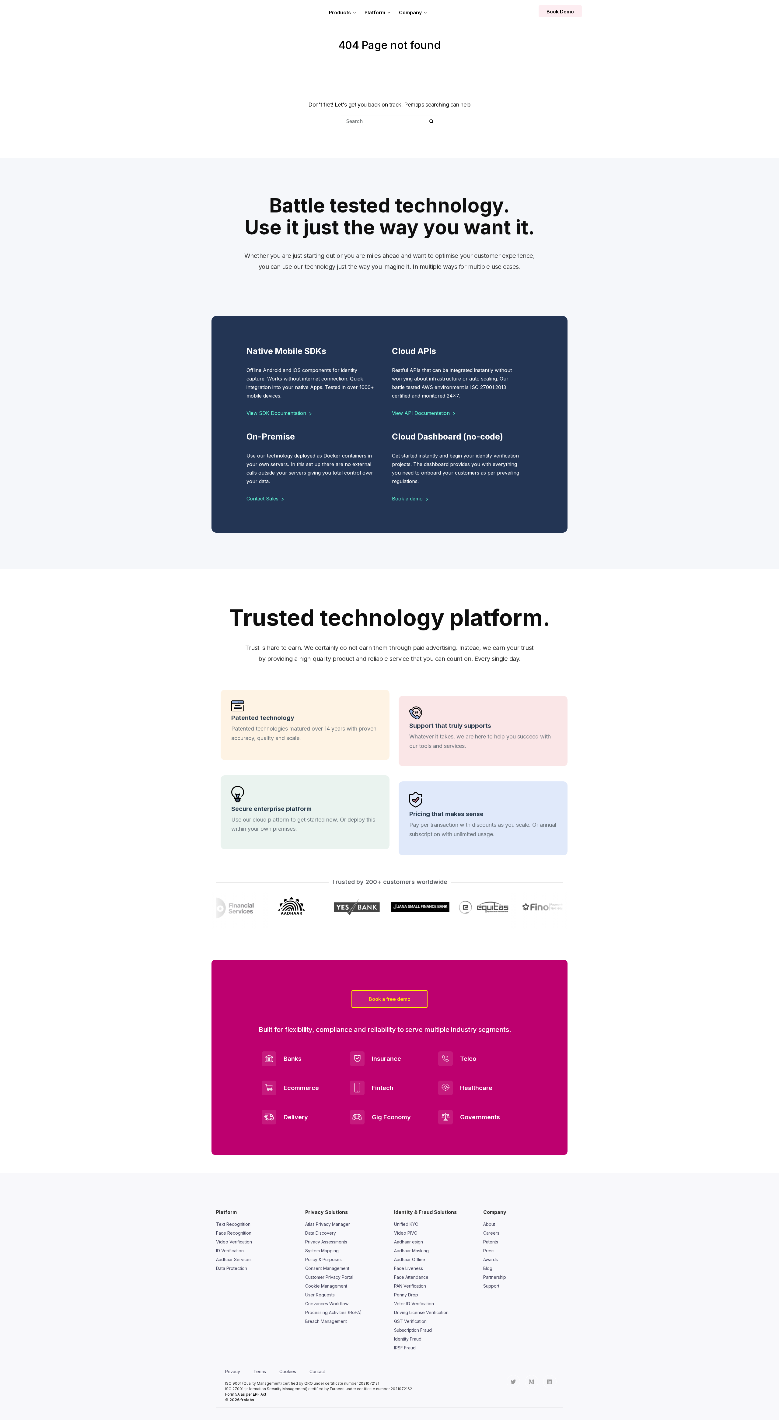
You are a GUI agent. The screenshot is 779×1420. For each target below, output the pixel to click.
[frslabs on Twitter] (513, 1381)
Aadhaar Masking (411, 1250)
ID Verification (230, 1250)
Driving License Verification (421, 1312)
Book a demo (408, 499)
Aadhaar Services (234, 1259)
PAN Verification (410, 1286)
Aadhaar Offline (409, 1259)
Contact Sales (263, 499)
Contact (317, 1371)
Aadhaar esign (408, 1241)
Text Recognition (233, 1224)
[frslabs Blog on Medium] (531, 1381)
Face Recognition (233, 1233)
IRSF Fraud (405, 1347)
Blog (487, 1268)
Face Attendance (411, 1277)
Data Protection (231, 1268)
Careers (491, 1233)
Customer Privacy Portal (329, 1277)
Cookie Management (326, 1286)
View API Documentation (421, 413)
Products (340, 12)
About (489, 1224)
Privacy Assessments (326, 1241)
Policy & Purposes (323, 1259)
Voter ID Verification (414, 1303)
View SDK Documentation (277, 413)
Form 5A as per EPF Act (245, 1394)
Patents (490, 1241)
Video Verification (234, 1241)
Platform (375, 12)
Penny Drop (406, 1294)
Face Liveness (408, 1268)
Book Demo (560, 12)
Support (491, 1286)
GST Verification (410, 1321)
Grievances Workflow (326, 1303)
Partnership (494, 1277)
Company (410, 12)
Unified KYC (406, 1224)
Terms (259, 1371)
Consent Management (327, 1268)
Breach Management (326, 1321)
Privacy (232, 1371)
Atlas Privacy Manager (327, 1224)
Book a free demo (389, 999)
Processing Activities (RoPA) (333, 1312)
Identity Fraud (407, 1338)
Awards (490, 1259)
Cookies (287, 1371)
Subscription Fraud (413, 1330)
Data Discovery (320, 1233)
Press (488, 1250)
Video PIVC (405, 1233)
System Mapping (322, 1250)
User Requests (320, 1294)
